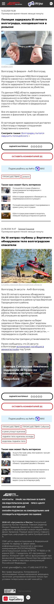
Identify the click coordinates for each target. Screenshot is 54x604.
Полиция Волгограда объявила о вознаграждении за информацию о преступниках (27, 190)
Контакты (7, 499)
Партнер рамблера (24, 591)
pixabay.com (7, 66)
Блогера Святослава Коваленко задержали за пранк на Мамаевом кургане (25, 370)
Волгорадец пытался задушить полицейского (22, 134)
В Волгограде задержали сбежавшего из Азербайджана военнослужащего (29, 198)
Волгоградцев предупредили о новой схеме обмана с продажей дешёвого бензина (31, 462)
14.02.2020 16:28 (8, 11)
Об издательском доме (15, 503)
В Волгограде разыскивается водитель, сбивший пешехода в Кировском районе (29, 215)
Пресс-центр (38, 503)
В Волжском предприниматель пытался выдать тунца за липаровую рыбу (29, 479)
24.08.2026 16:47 (8, 229)
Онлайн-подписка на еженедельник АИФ (25, 510)
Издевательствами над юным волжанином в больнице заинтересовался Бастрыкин (31, 471)
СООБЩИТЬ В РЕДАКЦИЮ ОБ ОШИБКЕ (21, 514)
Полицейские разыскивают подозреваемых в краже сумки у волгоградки (31, 206)
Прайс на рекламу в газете (30, 499)
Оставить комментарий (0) (27, 156)
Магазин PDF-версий (13, 507)
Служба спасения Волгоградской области (21, 284)
